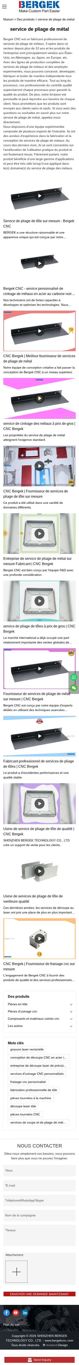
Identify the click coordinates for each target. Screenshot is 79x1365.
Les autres (15, 1026)
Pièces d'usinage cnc (22, 1011)
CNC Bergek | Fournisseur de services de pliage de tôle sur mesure (35, 493)
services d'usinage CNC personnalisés (37, 1073)
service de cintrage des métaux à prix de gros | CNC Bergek (39, 426)
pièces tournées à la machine (30, 1098)
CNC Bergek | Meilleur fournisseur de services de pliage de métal (39, 358)
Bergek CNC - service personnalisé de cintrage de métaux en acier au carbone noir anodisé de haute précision (37, 292)
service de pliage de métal (56, 19)
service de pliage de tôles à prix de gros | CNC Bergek (39, 628)
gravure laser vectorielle (27, 1049)
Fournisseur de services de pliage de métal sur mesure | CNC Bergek (36, 696)
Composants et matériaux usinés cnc (33, 1018)
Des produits (25, 19)
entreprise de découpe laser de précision (38, 1065)
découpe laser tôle (23, 1106)
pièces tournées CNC (25, 1114)
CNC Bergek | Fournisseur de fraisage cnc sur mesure (39, 966)
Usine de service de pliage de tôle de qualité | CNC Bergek (38, 831)
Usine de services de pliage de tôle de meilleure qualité (33, 898)
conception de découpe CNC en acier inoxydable (39, 1057)
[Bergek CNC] (73, 677)
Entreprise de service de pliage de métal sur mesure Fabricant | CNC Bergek (37, 561)
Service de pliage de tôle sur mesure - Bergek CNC (38, 223)
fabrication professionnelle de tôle (33, 1090)
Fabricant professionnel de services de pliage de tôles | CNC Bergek (38, 763)
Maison (8, 19)
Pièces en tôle (17, 1004)
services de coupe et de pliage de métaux (39, 1122)
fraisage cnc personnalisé (28, 1082)
